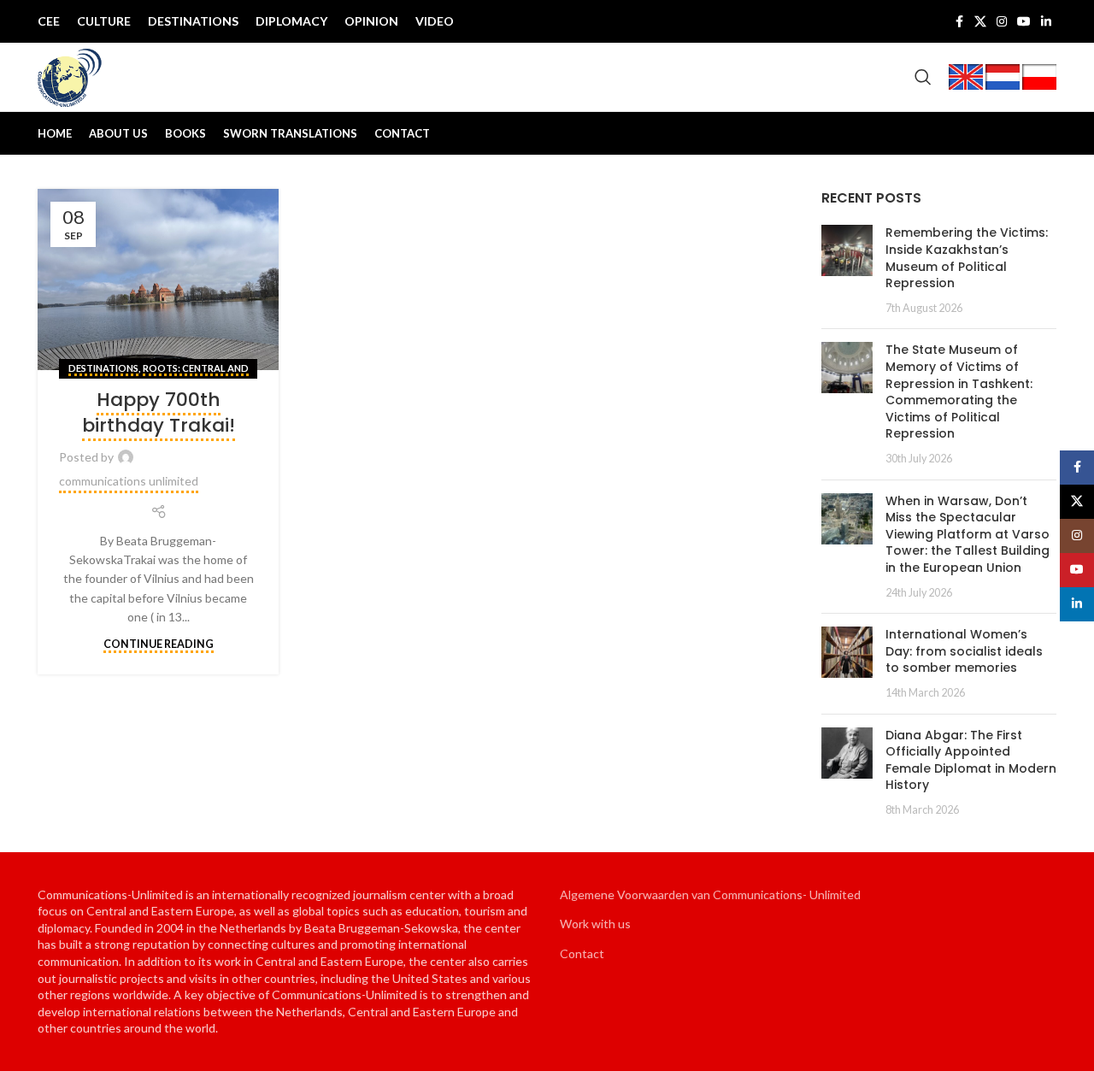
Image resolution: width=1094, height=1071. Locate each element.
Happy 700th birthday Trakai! (158, 412)
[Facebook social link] (959, 21)
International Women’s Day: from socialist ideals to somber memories (964, 651)
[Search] (923, 77)
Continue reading (158, 644)
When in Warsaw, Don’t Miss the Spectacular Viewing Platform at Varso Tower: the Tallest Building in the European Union (967, 534)
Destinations (103, 368)
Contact (582, 953)
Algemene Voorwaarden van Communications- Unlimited (710, 894)
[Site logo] (70, 75)
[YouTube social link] (1024, 21)
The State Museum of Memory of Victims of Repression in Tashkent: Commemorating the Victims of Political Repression (958, 391)
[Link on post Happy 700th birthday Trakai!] (158, 279)
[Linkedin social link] (1046, 21)
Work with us (595, 923)
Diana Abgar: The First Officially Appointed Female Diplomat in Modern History (970, 760)
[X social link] (980, 21)
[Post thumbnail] (847, 270)
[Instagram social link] (1001, 21)
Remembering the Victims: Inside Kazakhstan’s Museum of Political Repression (966, 257)
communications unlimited (128, 481)
